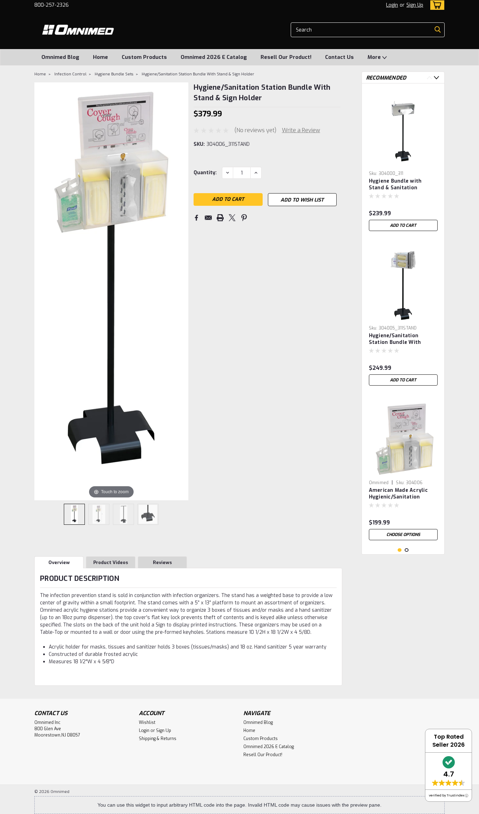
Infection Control (70, 74)
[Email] (208, 217)
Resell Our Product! (286, 57)
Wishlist (147, 722)
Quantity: (205, 172)
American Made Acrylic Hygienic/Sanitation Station (398, 494)
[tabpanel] (403, 161)
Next (436, 77)
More (374, 57)
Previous (429, 77)
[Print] (220, 217)
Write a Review (301, 130)
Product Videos (110, 562)
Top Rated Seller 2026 (448, 741)
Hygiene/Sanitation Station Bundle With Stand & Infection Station (402, 339)
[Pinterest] (244, 217)
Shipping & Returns (157, 738)
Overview (59, 562)
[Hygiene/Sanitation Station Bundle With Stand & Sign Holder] (74, 514)
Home (100, 57)
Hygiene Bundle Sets (114, 74)
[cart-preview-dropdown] (436, 5)
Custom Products (144, 57)
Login (392, 5)
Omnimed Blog (60, 57)
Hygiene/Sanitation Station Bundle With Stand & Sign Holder (198, 74)
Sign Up (414, 5)
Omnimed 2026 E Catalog (214, 57)
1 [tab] (400, 550)
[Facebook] (196, 217)
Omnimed (379, 483)
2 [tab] (407, 550)
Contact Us (339, 57)
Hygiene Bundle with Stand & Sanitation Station (395, 185)
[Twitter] (232, 217)
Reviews (162, 562)
